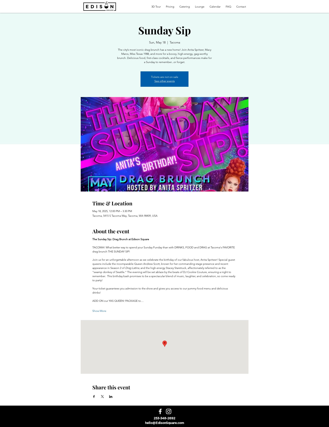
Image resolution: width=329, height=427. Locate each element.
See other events (164, 81)
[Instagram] (168, 411)
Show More (99, 311)
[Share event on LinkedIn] (110, 396)
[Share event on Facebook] (94, 396)
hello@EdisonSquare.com (164, 423)
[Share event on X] (102, 396)
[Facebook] (160, 411)
